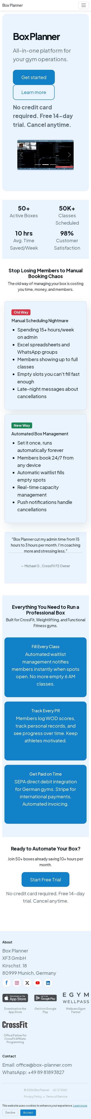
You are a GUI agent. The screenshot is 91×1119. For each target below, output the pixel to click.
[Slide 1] (38, 164)
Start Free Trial (45, 879)
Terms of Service (56, 1096)
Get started (33, 77)
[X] (27, 983)
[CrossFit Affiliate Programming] (15, 1024)
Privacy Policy (33, 1096)
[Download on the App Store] (15, 998)
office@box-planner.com (44, 1065)
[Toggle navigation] (83, 5)
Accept (28, 1112)
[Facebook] (6, 983)
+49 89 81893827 (46, 1072)
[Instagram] (17, 983)
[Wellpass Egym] (76, 998)
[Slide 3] (53, 164)
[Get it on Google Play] (45, 998)
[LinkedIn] (48, 983)
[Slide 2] (45, 164)
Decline (10, 1112)
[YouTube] (37, 983)
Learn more (33, 92)
